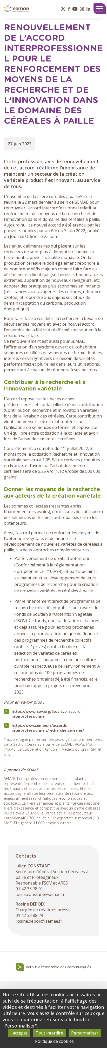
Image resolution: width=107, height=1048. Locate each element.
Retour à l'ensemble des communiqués (58, 966)
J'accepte (19, 1033)
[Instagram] (81, 8)
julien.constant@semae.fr (40, 894)
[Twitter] (63, 8)
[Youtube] (75, 8)
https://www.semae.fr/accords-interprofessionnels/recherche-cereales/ (48, 728)
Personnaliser (84, 1033)
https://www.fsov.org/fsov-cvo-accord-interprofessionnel (47, 714)
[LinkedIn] (88, 8)
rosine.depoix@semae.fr (39, 921)
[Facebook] (69, 8)
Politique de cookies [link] (54, 1041)
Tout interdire (49, 1033)
